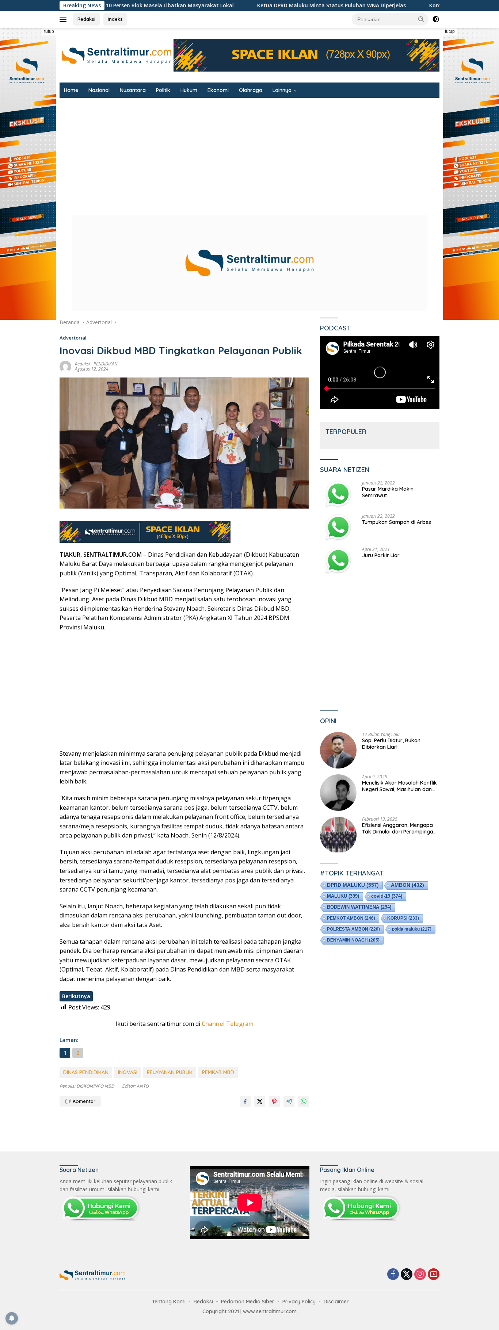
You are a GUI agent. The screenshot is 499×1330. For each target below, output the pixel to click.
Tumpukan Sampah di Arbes (396, 522)
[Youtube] (433, 1274)
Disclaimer (336, 1301)
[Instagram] (420, 1274)
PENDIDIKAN (105, 364)
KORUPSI (403, 918)
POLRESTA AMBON (353, 929)
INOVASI (127, 1072)
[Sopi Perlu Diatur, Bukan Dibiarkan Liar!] (338, 750)
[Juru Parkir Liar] (338, 560)
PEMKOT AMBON (351, 918)
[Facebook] (393, 1274)
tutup (49, 31)
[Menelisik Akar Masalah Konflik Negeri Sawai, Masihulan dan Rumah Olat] (338, 792)
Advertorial (73, 337)
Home (71, 90)
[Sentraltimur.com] (116, 54)
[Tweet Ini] (259, 1101)
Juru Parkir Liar (381, 555)
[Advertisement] (279, 152)
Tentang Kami (169, 1301)
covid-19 (386, 896)
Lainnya (282, 90)
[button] (421, 19)
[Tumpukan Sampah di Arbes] (338, 527)
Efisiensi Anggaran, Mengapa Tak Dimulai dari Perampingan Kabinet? (399, 828)
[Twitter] (406, 1274)
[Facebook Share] (245, 1101)
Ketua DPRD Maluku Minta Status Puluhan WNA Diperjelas (273, 5)
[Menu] (64, 19)
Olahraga (250, 90)
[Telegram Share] (288, 1101)
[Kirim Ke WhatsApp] (303, 1101)
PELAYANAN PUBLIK (170, 1072)
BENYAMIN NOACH (353, 940)
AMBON (407, 885)
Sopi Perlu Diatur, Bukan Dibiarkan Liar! (391, 743)
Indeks (115, 19)
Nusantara (133, 90)
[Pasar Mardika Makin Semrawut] (338, 494)
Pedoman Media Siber (247, 1301)
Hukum (188, 90)
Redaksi (86, 19)
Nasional (99, 90)
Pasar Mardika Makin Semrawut (388, 492)
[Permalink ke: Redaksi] (65, 366)
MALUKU (343, 896)
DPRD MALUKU (353, 885)
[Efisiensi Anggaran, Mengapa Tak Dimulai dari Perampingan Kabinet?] (338, 835)
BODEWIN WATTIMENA (359, 907)
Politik (163, 90)
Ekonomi (218, 90)
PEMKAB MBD (218, 1072)
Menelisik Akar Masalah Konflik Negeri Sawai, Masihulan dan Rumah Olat (399, 786)
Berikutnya (76, 996)
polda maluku (411, 929)
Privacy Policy (299, 1301)
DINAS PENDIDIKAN (85, 1072)
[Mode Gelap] (435, 19)
